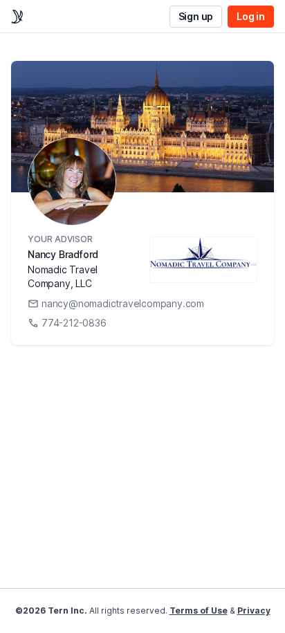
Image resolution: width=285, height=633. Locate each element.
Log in (251, 16)
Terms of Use (198, 610)
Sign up (196, 16)
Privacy (253, 610)
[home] (17, 17)
